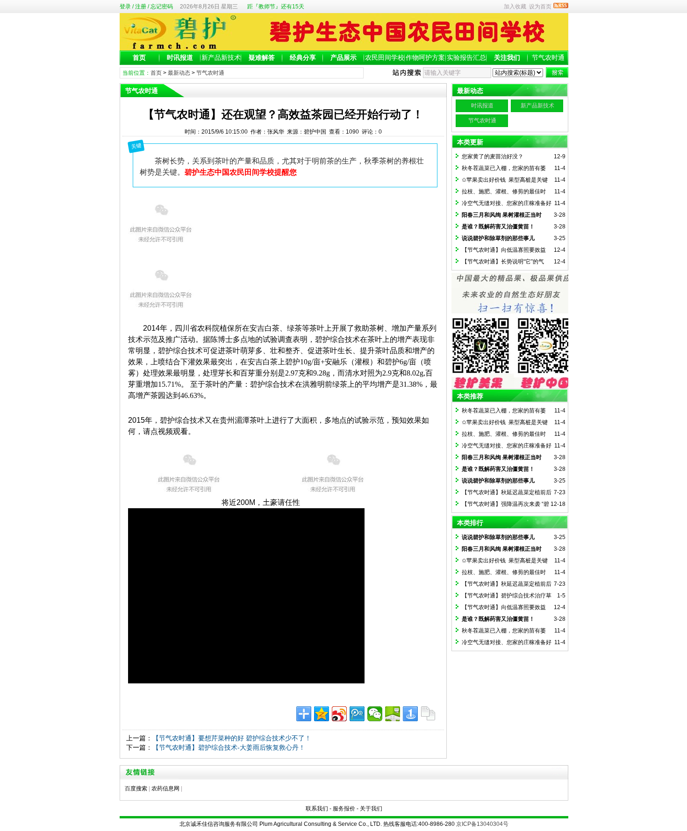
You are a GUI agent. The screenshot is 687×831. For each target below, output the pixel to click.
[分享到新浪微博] (339, 713)
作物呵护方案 (425, 57)
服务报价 (344, 808)
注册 (140, 6)
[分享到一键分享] (410, 713)
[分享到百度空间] (392, 713)
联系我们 (317, 808)
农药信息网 (165, 788)
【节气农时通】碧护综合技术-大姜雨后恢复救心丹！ (228, 747)
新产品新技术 (221, 57)
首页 (139, 57)
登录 (125, 6)
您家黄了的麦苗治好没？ (492, 156)
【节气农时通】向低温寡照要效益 (504, 250)
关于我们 (371, 808)
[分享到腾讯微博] (357, 713)
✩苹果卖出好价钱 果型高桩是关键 (505, 180)
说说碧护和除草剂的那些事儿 (498, 238)
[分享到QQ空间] (321, 713)
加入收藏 (515, 6)
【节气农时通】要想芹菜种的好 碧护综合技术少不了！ (231, 738)
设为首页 (540, 6)
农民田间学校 (384, 57)
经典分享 (303, 57)
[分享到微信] (374, 713)
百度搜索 (136, 788)
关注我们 (507, 57)
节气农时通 (548, 57)
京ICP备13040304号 (482, 824)
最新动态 (179, 73)
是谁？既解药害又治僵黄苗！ (498, 226)
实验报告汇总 (466, 57)
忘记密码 (161, 6)
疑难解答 (262, 57)
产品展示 (343, 57)
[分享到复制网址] (428, 713)
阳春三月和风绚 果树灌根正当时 (502, 215)
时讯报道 (180, 57)
